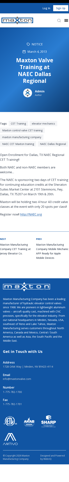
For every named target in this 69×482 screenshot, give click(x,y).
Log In (46, 8)
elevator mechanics (43, 123)
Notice (37, 44)
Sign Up (60, 8)
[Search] (59, 20)
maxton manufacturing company (21, 137)
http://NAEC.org (31, 214)
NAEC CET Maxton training (18, 144)
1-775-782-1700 (12, 392)
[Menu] (66, 20)
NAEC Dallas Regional (53, 144)
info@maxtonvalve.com (17, 379)
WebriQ (47, 459)
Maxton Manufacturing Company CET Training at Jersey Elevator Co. (15, 249)
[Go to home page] (17, 20)
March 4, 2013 (37, 52)
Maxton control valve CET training (22, 130)
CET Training (18, 123)
